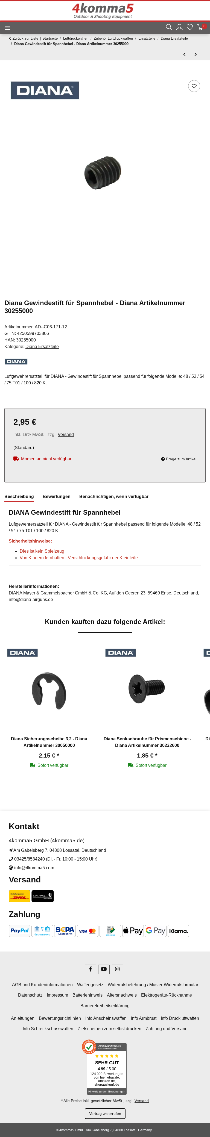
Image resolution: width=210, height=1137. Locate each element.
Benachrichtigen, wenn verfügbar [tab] (113, 496)
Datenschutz (30, 995)
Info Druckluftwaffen (180, 1018)
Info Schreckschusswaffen (48, 1028)
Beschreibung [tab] (19, 496)
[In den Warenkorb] (8, 73)
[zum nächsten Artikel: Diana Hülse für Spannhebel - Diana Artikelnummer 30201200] (195, 54)
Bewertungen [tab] (57, 496)
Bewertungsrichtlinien (60, 1018)
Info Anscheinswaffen (106, 1018)
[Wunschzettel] (190, 28)
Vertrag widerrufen (105, 1113)
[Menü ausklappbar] (5, 28)
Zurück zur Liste (25, 38)
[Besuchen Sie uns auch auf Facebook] (90, 969)
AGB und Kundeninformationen (42, 984)
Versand (66, 434)
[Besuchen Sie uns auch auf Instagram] (117, 969)
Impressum (57, 995)
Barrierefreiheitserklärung (105, 1005)
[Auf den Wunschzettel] (194, 86)
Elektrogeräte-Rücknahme (166, 995)
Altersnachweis (122, 995)
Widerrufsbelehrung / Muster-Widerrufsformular (153, 984)
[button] (169, 28)
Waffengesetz (90, 984)
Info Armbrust (143, 1018)
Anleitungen (22, 1018)
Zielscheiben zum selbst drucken (109, 1028)
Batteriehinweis (87, 995)
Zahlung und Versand (167, 1028)
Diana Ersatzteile (42, 346)
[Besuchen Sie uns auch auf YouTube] (103, 969)
